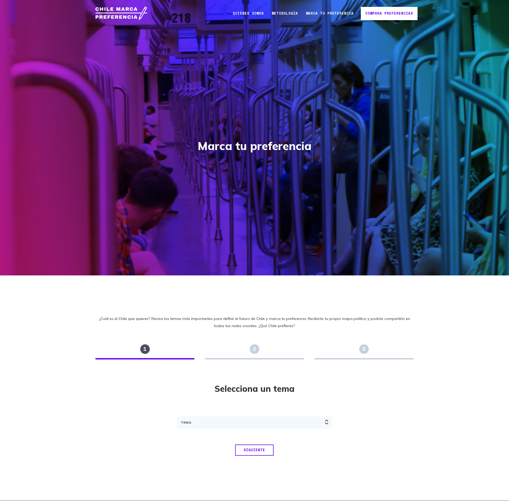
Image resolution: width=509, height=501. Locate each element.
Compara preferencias (389, 13)
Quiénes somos (248, 13)
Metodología (285, 13)
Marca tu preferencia (330, 13)
